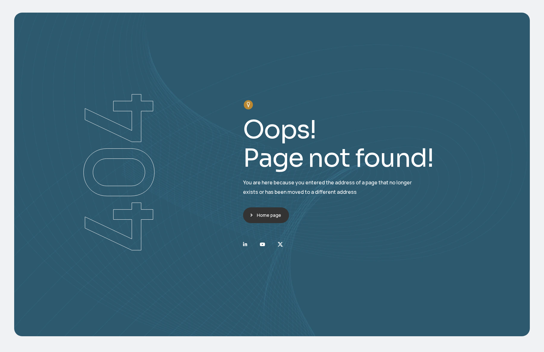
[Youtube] (262, 244)
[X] (280, 244)
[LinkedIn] (245, 244)
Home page (269, 215)
